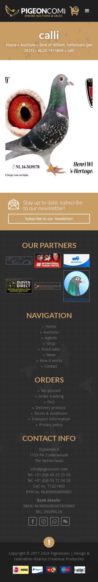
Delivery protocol (51, 407)
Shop (51, 343)
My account (50, 390)
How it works (51, 360)
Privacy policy (51, 424)
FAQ (50, 401)
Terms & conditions (51, 413)
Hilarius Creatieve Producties (58, 558)
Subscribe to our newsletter (49, 218)
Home (11, 44)
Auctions (28, 44)
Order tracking (50, 396)
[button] (68, 570)
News (51, 354)
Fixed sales (50, 349)
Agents (51, 337)
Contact (50, 366)
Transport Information (51, 418)
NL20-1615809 (50, 50)
